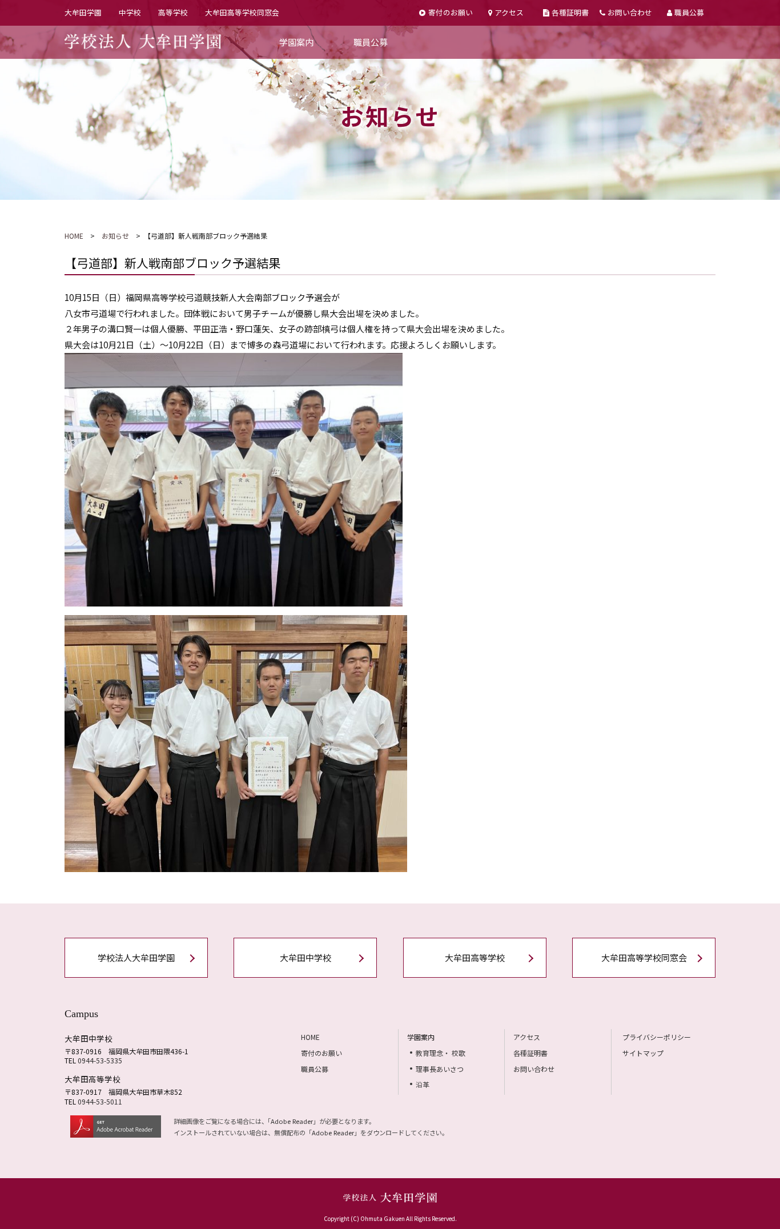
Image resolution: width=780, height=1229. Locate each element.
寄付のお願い (450, 12)
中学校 (130, 12)
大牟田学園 (83, 12)
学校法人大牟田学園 (136, 957)
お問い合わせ (630, 12)
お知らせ (115, 235)
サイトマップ (643, 1053)
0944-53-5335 (100, 1060)
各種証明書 (570, 12)
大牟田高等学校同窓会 (242, 12)
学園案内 (296, 42)
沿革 (422, 1084)
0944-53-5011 (100, 1101)
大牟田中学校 (305, 957)
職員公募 (689, 12)
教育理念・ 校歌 (440, 1053)
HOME (74, 235)
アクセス (509, 12)
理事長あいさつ (440, 1069)
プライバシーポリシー (656, 1037)
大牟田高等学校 (475, 957)
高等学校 (173, 12)
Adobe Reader (292, 1121)
